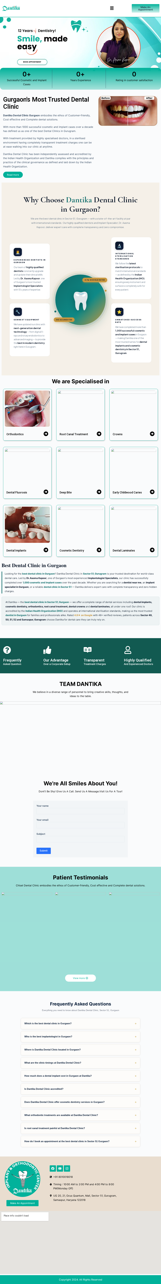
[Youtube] (60, 1168)
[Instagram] (67, 1168)
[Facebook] (53, 1168)
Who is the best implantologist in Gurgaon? (80, 1036)
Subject (40, 833)
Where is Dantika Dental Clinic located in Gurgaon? (80, 1049)
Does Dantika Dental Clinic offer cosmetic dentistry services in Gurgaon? (80, 1102)
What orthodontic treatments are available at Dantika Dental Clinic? (80, 1115)
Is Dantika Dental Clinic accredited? (80, 1089)
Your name (42, 805)
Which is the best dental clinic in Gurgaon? (80, 1023)
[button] (112, 8)
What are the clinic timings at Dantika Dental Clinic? (80, 1063)
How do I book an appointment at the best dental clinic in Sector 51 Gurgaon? (80, 1141)
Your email (42, 819)
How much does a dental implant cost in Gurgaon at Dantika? (80, 1076)
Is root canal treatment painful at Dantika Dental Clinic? (80, 1128)
